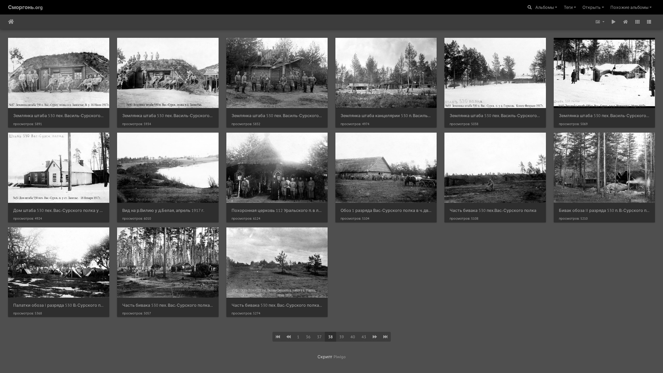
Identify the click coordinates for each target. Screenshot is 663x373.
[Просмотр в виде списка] (649, 22)
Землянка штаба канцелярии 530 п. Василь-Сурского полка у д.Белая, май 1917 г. (386, 115)
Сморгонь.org (25, 7)
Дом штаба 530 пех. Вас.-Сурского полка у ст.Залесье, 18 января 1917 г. (58, 210)
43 (364, 336)
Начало (11, 22)
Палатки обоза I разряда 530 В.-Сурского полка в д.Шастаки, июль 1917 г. (58, 305)
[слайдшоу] (614, 22)
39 (341, 336)
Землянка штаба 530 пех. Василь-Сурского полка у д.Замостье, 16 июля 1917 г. (58, 115)
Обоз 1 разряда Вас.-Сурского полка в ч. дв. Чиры (386, 210)
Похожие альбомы (629, 7)
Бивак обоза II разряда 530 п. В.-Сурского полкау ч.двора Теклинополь (604, 210)
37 (319, 336)
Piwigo (340, 356)
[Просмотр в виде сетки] (637, 22)
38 (330, 336)
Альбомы (544, 7)
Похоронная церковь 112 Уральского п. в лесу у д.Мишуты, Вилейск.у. (277, 210)
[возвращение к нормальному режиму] (625, 22)
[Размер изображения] (600, 22)
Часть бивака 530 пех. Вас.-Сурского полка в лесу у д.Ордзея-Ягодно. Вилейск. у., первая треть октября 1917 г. (167, 305)
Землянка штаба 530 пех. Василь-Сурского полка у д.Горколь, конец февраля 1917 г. (495, 115)
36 (308, 336)
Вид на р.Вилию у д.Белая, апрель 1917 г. (163, 210)
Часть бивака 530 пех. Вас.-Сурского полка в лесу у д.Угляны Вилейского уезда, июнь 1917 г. (277, 305)
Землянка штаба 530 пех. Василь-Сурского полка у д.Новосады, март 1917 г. (604, 115)
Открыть (591, 7)
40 (352, 336)
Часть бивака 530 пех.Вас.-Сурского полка (493, 210)
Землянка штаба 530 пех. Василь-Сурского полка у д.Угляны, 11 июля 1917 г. (277, 115)
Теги (568, 7)
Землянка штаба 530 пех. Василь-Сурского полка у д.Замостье (167, 115)
